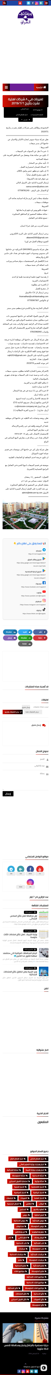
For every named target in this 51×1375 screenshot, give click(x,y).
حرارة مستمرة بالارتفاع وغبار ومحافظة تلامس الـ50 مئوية (26, 1347)
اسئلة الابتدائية (13, 1170)
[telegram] (28, 3)
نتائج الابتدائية (13, 1288)
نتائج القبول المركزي (19, 1299)
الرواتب (41, 1203)
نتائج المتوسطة (38, 1305)
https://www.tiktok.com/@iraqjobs (34, 613)
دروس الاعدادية (20, 1220)
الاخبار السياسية (20, 1192)
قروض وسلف (39, 1237)
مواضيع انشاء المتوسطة (34, 1288)
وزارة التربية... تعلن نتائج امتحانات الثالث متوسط (20, 935)
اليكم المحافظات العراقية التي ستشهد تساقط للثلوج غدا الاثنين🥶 (20, 954)
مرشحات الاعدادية (17, 1254)
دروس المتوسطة (37, 1226)
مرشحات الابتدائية (37, 1254)
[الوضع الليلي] (44, 1368)
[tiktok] (24, 3)
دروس (25, 1215)
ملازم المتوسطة (38, 1271)
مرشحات (22, 1248)
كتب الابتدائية (39, 1243)
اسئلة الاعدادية (38, 1175)
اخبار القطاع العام (16, 1158)
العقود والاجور (38, 1209)
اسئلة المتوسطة (18, 1175)
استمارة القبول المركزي (18, 1181)
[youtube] (20, 3)
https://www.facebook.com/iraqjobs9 (33, 586)
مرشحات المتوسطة (36, 1260)
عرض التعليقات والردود (12, 711)
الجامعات (9, 1198)
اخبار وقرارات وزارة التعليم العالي (31, 1164)
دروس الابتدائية (38, 1220)
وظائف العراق (15, 1366)
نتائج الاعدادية (39, 1293)
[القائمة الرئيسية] (6, 87)
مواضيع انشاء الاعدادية (35, 1282)
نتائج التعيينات (39, 1299)
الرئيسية (39, 87)
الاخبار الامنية (19, 1187)
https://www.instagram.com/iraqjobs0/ (33, 604)
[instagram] (37, 3)
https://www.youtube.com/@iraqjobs (33, 595)
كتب (9, 1237)
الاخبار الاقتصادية (37, 1187)
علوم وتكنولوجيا (38, 1232)
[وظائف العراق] (25, 17)
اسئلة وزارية (39, 1181)
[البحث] (5, 3)
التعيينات (23, 1198)
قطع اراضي (22, 1237)
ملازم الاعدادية (20, 1265)
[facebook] (33, 3)
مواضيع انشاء (19, 1271)
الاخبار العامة (39, 1198)
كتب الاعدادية (21, 1243)
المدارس (23, 1209)
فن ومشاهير (20, 1232)
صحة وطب (20, 1226)
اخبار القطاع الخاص (21, 114)
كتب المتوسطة (38, 1248)
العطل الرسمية (13, 1203)
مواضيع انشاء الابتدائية (35, 1277)
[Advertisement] (25, 54)
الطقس (29, 1203)
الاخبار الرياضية (38, 1192)
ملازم (20, 1260)
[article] (25, 660)
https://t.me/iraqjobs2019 (37, 553)
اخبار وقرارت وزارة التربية (35, 1170)
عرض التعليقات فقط (32, 711)
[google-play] (41, 3)
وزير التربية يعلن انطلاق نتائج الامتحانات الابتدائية (20, 973)
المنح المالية (39, 1215)
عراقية (44, 1353)
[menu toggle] (46, 3)
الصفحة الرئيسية (37, 114)
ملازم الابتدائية (38, 1265)
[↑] (25, 1364)
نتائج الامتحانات (21, 1293)
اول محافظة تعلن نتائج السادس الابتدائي (23, 917)
